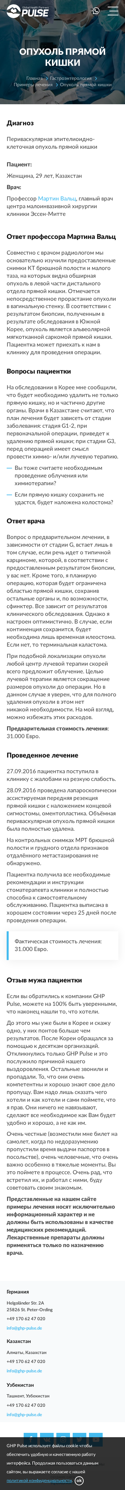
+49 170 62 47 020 (26, 1319)
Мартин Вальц (57, 198)
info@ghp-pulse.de (24, 1328)
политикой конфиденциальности (39, 1481)
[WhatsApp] (96, 11)
